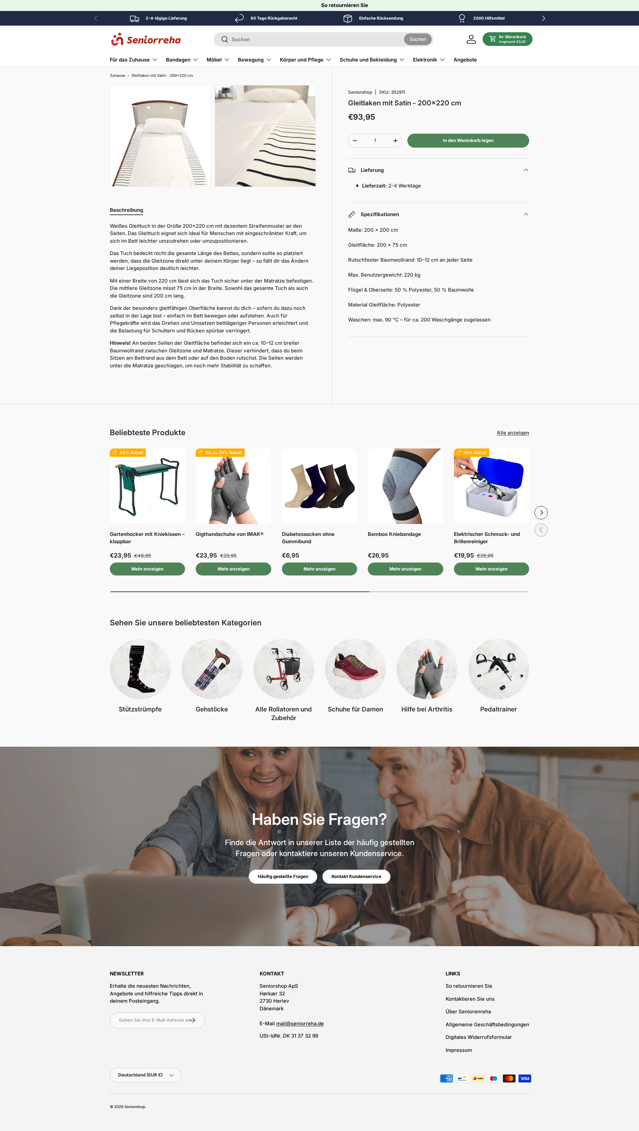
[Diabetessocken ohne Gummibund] (319, 486)
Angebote (465, 60)
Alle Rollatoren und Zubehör (283, 713)
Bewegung (251, 60)
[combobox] (323, 39)
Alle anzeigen (513, 433)
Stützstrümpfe (140, 709)
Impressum (459, 1050)
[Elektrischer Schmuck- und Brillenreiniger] (491, 486)
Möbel (214, 60)
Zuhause (117, 75)
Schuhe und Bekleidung (368, 60)
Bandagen (178, 60)
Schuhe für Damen (355, 709)
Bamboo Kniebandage (394, 534)
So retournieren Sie (344, 5)
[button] (508, 39)
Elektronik (425, 60)
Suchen (418, 39)
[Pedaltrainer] (499, 669)
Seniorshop (360, 92)
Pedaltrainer (498, 709)
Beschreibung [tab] (126, 210)
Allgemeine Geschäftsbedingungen (487, 1024)
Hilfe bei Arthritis (426, 709)
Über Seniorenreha (468, 1011)
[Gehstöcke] (212, 669)
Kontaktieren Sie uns (470, 999)
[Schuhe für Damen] (355, 669)
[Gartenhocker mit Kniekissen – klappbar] (147, 486)
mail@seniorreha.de (300, 1023)
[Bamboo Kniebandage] (405, 486)
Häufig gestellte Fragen (283, 876)
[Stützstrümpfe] (140, 669)
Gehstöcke (212, 709)
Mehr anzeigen (147, 568)
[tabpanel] (213, 298)
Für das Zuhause (130, 60)
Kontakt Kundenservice (356, 876)
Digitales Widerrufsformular (479, 1037)
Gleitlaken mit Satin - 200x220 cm (162, 75)
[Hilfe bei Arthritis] (427, 669)
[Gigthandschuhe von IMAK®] (233, 486)
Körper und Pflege (301, 60)
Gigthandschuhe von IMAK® (230, 534)
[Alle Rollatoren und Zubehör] (284, 669)
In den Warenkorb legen (468, 140)
